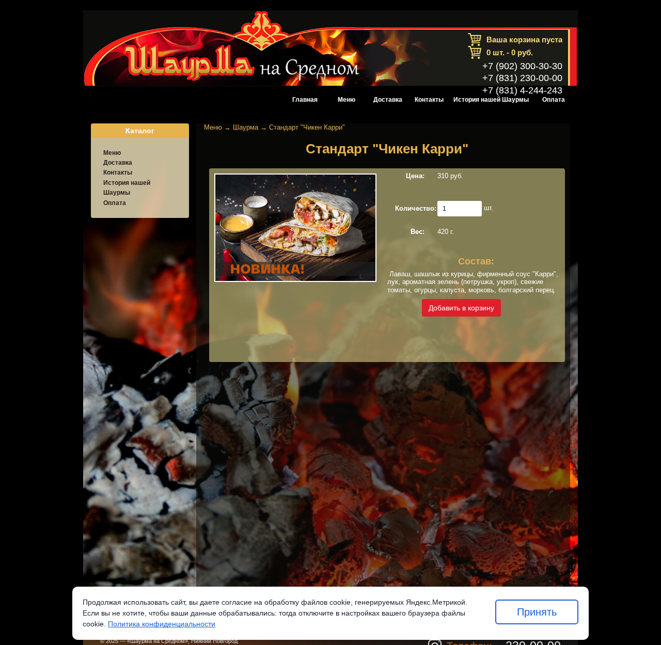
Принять (537, 612)
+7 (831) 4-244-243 (522, 90)
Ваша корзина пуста (524, 39)
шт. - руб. (509, 52)
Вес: (417, 231)
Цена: (415, 176)
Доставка (387, 99)
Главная (305, 99)
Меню (346, 99)
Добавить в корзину (461, 308)
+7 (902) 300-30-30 (522, 66)
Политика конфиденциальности (161, 624)
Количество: (415, 208)
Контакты (429, 99)
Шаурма (245, 127)
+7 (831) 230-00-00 (522, 78)
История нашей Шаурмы (491, 99)
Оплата (553, 99)
